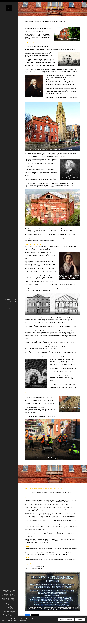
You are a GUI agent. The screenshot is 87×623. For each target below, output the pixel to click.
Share (28, 615)
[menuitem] (8, 295)
